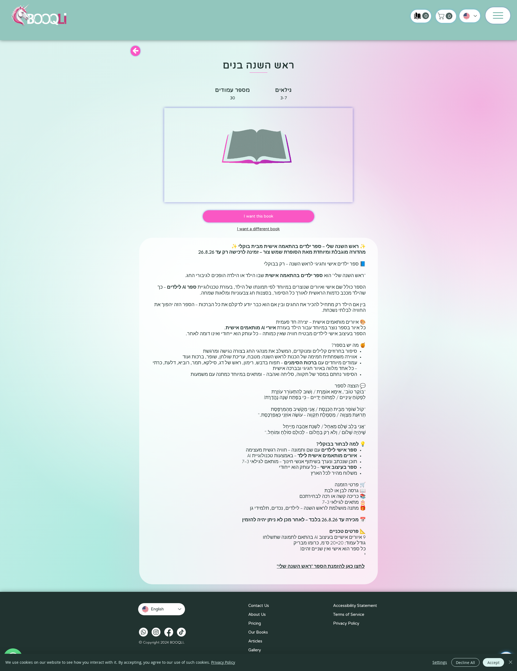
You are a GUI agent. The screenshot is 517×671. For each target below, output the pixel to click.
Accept (493, 662)
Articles (255, 641)
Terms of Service (348, 614)
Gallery (254, 650)
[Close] (510, 662)
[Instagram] (156, 632)
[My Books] (417, 15)
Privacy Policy (346, 623)
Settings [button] (439, 662)
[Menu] (497, 15)
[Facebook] (168, 632)
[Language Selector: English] (469, 15)
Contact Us (258, 605)
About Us (257, 614)
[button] (446, 16)
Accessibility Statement (355, 605)
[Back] (135, 51)
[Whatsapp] (143, 632)
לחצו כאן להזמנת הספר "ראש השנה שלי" (321, 566)
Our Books (258, 632)
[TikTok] (181, 632)
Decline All (465, 662)
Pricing (254, 623)
